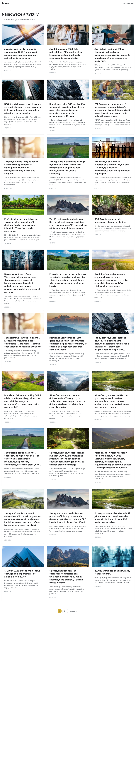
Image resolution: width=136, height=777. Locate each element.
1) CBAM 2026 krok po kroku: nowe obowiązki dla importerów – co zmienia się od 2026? (22, 573)
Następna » (73, 611)
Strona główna (128, 3)
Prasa (5, 3)
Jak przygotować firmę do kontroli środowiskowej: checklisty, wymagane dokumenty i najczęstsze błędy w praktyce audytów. (22, 167)
